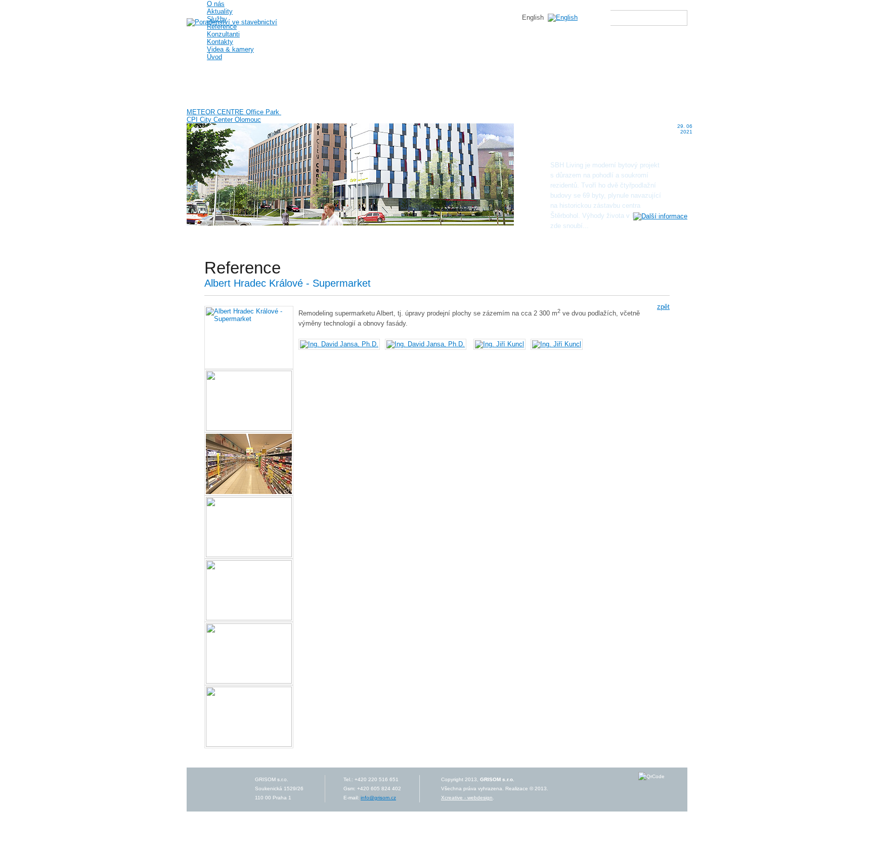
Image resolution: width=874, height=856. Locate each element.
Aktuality (220, 11)
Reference (222, 26)
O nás (216, 4)
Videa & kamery (230, 49)
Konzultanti (223, 34)
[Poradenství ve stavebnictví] (232, 22)
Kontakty (220, 42)
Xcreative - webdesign (467, 797)
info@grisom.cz (378, 797)
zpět (663, 306)
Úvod (214, 57)
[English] (563, 17)
